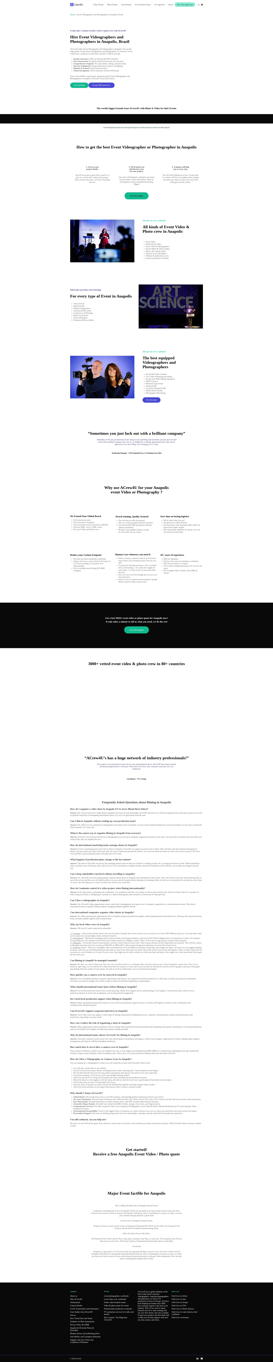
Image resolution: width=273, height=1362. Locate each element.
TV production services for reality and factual (119, 1313)
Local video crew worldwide (115, 1299)
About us (73, 1296)
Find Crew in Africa (179, 1296)
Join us (73, 1315)
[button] (79, 85)
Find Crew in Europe (180, 1302)
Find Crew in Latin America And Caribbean (184, 1313)
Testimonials (75, 1302)
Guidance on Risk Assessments (82, 1321)
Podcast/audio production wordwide (118, 1309)
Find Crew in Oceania (180, 1317)
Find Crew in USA (179, 1305)
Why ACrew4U (76, 1299)
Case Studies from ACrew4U (81, 1312)
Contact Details (76, 1305)
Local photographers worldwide (116, 1296)
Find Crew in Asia (179, 1299)
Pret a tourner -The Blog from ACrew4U (115, 1318)
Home (72, 15)
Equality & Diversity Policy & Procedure (82, 1329)
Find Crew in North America (183, 1309)
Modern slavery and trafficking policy (85, 1333)
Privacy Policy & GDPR (79, 1325)
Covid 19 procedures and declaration (84, 1309)
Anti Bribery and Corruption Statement (85, 1337)
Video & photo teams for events (116, 1305)
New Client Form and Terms (81, 1318)
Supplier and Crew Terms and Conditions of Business (81, 1341)
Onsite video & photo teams (115, 1302)
